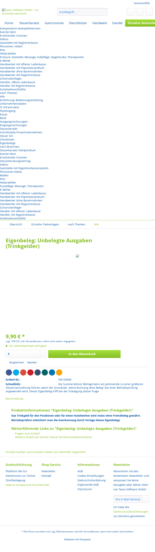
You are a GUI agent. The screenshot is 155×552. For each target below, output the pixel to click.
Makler (4, 175)
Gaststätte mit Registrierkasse (19, 43)
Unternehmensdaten (13, 103)
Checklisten (7, 139)
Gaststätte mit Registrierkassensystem (24, 168)
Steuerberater (9, 129)
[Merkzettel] (130, 12)
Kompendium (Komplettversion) (20, 28)
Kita (2, 50)
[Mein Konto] (139, 12)
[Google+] (23, 372)
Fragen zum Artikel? (27, 433)
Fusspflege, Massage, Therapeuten (22, 186)
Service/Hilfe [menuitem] (141, 3)
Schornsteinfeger (11, 78)
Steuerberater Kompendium (18, 150)
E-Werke (5, 60)
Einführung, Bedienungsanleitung (21, 100)
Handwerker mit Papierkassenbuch (22, 68)
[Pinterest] (30, 372)
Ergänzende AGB (88, 484)
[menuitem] (82, 13)
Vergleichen (16, 362)
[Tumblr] (38, 372)
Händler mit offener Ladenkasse (20, 211)
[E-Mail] (59, 372)
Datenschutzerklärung (92, 480)
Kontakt (46, 476)
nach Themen (8, 93)
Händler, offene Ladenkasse (17, 82)
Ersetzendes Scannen (13, 35)
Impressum (85, 489)
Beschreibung (14, 398)
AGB (80, 471)
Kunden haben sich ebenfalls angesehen (60, 452)
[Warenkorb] (149, 12)
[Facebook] (9, 372)
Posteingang (8, 111)
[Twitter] (16, 372)
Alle (2, 96)
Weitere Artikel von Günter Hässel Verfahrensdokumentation (53, 437)
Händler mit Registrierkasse (17, 86)
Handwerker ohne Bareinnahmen (21, 71)
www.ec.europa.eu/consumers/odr (28, 485)
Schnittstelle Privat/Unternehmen (21, 132)
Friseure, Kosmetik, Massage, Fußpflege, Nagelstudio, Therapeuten (42, 57)
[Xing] (45, 372)
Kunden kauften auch (19, 452)
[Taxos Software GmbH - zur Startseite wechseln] (23, 13)
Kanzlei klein (8, 32)
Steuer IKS (6, 136)
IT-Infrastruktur (9, 107)
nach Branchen (9, 146)
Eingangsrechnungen (13, 125)
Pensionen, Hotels (11, 46)
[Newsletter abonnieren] (145, 499)
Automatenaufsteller (13, 89)
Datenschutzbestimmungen (131, 511)
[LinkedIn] (52, 372)
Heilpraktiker (8, 53)
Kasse (3, 114)
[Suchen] (104, 12)
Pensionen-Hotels (11, 172)
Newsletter (48, 471)
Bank (3, 118)
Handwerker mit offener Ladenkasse (23, 64)
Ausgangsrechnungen (14, 121)
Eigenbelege (8, 143)
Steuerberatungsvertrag (15, 161)
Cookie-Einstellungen (91, 476)
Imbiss (4, 39)
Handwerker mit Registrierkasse (20, 75)
